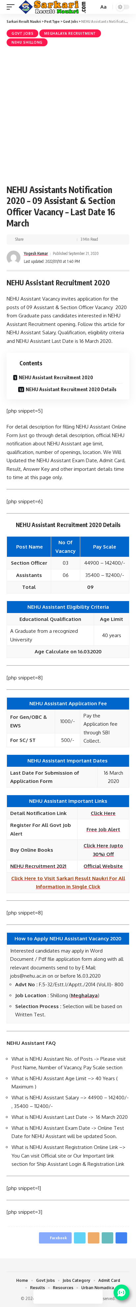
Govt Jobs (22, 33)
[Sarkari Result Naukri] (52, 7)
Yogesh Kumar (36, 253)
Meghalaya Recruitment (70, 33)
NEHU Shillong (27, 42)
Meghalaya (84, 995)
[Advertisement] (68, 114)
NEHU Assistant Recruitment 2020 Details (71, 389)
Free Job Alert (103, 829)
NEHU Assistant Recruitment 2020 (56, 377)
